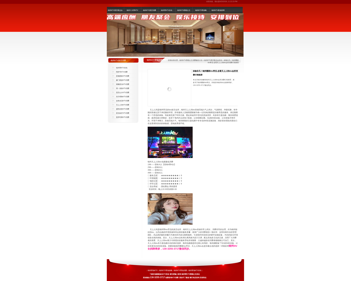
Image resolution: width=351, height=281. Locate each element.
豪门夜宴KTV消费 (122, 80)
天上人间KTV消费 (122, 105)
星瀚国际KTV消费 (122, 76)
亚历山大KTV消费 (122, 92)
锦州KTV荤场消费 (180, 270)
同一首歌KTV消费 (122, 88)
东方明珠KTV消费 (122, 97)
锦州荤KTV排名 (166, 10)
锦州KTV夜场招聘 (218, 10)
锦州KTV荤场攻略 (165, 270)
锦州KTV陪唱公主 (183, 10)
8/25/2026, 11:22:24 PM (228, 1)
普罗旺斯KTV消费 (122, 117)
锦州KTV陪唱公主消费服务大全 (190, 60)
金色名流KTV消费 (122, 101)
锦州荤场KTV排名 (195, 270)
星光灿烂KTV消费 (122, 113)
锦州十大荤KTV (132, 10)
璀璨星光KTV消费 (122, 84)
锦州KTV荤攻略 (201, 10)
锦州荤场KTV (153, 270)
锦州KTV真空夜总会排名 (213, 60)
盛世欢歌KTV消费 (122, 109)
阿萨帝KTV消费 (122, 72)
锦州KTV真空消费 (149, 10)
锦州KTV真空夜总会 (115, 10)
